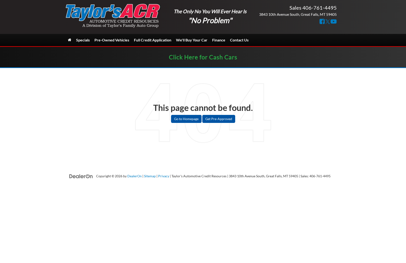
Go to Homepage (186, 119)
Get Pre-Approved (218, 119)
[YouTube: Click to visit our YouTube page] (334, 22)
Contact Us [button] (239, 40)
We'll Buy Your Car (191, 40)
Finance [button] (218, 40)
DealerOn (134, 176)
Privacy (163, 176)
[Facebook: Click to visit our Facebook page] (322, 22)
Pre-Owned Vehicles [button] (111, 40)
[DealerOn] (81, 176)
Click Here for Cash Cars (203, 57)
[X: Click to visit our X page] (327, 22)
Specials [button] (83, 40)
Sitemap (150, 176)
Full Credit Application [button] (152, 40)
